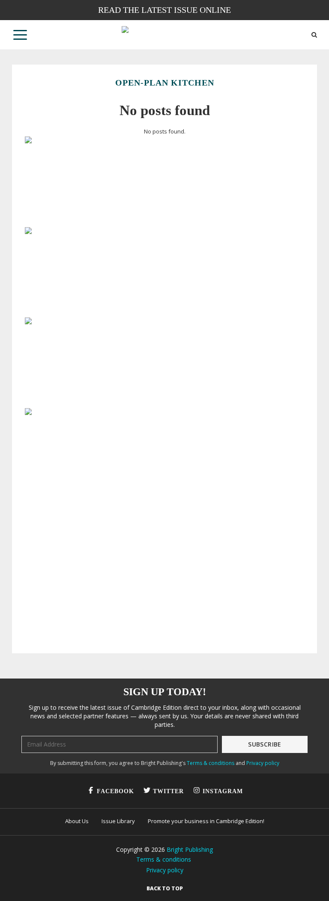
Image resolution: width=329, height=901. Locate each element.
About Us (77, 821)
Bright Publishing (190, 849)
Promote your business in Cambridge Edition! (206, 821)
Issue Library (118, 821)
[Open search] (314, 34)
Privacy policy (262, 763)
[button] (20, 34)
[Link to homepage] (164, 34)
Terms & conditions (210, 763)
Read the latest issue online (164, 10)
